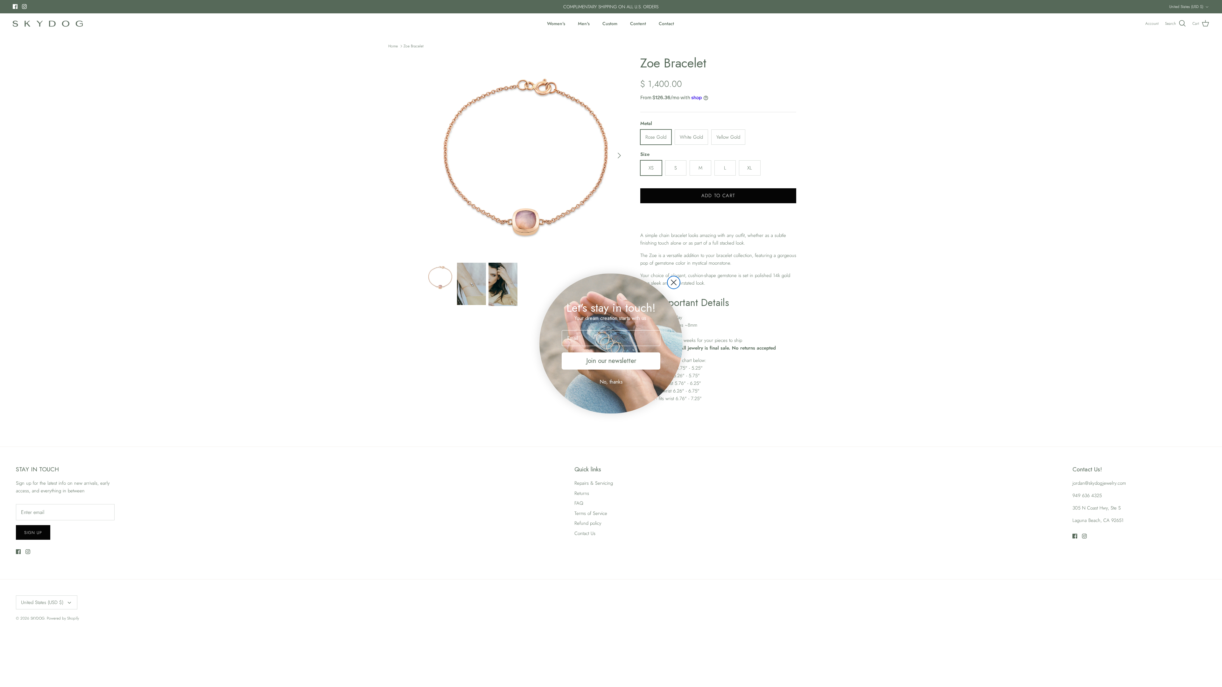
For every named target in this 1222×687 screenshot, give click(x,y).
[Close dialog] (673, 282)
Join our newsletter (611, 360)
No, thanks (611, 381)
